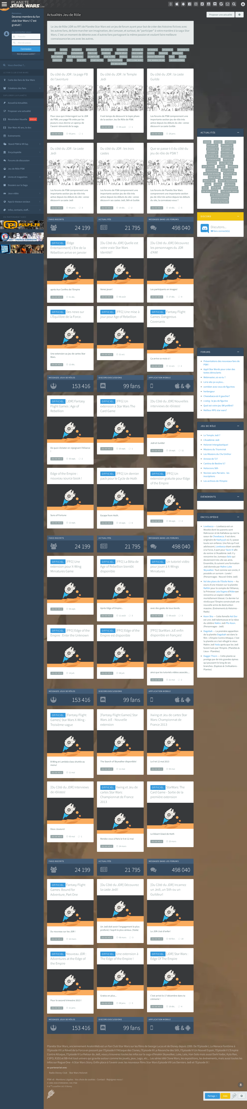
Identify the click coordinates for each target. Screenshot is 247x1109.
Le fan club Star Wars (15, 72)
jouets (126, 1058)
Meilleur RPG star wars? (215, 410)
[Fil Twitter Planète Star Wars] (202, 4)
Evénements (77, 53)
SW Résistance (115, 60)
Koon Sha (208, 616)
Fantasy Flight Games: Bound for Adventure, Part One (67, 890)
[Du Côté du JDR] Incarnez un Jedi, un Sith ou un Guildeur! (168, 889)
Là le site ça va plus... (213, 381)
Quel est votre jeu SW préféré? (218, 405)
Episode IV (122, 50)
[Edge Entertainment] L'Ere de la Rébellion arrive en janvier (68, 248)
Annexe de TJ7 (210, 458)
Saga (172, 57)
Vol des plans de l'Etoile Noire (218, 581)
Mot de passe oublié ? (26, 54)
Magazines (177, 53)
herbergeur (209, 391)
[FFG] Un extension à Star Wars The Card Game (117, 406)
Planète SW (93, 57)
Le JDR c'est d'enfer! (160, 931)
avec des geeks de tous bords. (165, 608)
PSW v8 (50, 1079)
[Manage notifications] (240, 1084)
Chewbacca (218, 536)
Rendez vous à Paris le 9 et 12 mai (117, 838)
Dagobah (208, 631)
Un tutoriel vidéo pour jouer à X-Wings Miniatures (169, 566)
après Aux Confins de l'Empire (65, 289)
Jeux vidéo (137, 53)
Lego (140, 1058)
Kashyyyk (221, 539)
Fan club (92, 53)
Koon (232, 623)
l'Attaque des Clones (128, 1050)
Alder (232, 591)
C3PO (50, 1058)
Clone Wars (173, 1058)
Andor (52, 50)
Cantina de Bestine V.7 (214, 463)
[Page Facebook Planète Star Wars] (189, 4)
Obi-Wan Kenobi (75, 57)
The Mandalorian (156, 60)
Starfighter (97, 60)
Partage (212, 1095)
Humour (106, 53)
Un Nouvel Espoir (204, 1050)
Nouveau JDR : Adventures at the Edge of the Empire (68, 959)
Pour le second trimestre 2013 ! (65, 1000)
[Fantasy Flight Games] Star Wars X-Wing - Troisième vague (68, 720)
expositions (191, 1058)
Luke (229, 566)
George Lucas (156, 1046)
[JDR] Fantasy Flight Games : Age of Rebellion (67, 406)
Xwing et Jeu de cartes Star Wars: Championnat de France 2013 (168, 720)
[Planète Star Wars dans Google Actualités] (221, 4)
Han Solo (194, 1054)
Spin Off (81, 60)
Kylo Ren (232, 1054)
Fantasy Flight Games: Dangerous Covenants (167, 317)
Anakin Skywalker (164, 1054)
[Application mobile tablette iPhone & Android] (170, 4)
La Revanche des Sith (166, 1050)
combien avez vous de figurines (219, 386)
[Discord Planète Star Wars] (215, 4)
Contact (101, 1079)
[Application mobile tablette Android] (183, 4)
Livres (151, 53)
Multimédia (57, 57)
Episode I (76, 50)
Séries (182, 57)
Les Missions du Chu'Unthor (217, 454)
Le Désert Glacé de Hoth (162, 833)
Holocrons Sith (210, 468)
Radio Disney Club (58, 1072)
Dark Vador (218, 1054)
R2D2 (58, 1058)
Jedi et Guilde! (157, 442)
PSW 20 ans (109, 57)
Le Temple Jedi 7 (211, 435)
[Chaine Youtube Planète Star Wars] (208, 4)
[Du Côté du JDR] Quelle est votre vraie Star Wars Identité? (119, 247)
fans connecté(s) (220, 228)
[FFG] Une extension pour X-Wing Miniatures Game (65, 566)
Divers (64, 50)
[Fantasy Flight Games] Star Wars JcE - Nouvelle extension (119, 720)
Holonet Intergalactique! (215, 444)
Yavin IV (229, 549)
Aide (225, 1095)
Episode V (152, 50)
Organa (224, 591)
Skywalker (208, 569)
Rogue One (137, 57)
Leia (218, 591)
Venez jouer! (106, 289)
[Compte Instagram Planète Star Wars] (196, 4)
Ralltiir (206, 588)
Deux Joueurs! (57, 828)
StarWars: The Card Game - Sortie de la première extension (167, 792)
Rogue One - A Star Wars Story (74, 1062)
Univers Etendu (177, 60)
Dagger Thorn (210, 655)
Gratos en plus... (108, 995)
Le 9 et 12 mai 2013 (159, 761)
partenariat (14, 217)
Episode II (91, 50)
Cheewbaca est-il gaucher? (216, 396)
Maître (223, 566)
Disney (174, 1046)
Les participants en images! (163, 289)
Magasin (163, 53)
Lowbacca (208, 526)
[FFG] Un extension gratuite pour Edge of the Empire (170, 478)
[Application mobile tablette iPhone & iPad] (177, 4)
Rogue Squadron (156, 57)
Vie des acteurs (118, 64)
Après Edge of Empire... (111, 608)
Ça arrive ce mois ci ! (160, 358)
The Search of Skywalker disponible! (118, 761)
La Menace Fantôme (221, 1046)
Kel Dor (233, 616)
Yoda (217, 644)
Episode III (107, 50)
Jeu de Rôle (121, 53)
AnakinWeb (93, 1046)
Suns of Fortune (58, 515)
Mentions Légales (64, 1079)
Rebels (123, 57)
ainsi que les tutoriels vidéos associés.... (170, 672)
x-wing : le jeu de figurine (215, 400)
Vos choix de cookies (85, 1079)
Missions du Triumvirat (214, 449)
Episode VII (183, 50)
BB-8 (67, 1058)
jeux (133, 1058)
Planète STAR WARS (26, 4)
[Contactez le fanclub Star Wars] (227, 4)
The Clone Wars (135, 60)
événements (210, 1058)
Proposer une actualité (220, 14)
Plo (227, 623)
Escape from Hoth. (109, 515)
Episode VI (167, 50)
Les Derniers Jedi (181, 1062)
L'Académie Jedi (211, 439)
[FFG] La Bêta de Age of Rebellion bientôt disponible (119, 566)
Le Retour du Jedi (90, 1054)
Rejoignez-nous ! (115, 1079)
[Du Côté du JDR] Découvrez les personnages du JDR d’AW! (169, 247)
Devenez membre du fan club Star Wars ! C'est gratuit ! (26, 21)
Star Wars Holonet (78, 1072)
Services (57, 60)
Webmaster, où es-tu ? (214, 377)
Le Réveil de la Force (73, 1050)
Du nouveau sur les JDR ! (62, 931)
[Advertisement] (220, 71)
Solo (69, 60)
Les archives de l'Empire (215, 480)
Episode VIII (60, 53)
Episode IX (137, 50)
